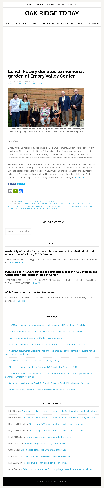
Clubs (20, 201)
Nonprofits (53, 201)
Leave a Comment (38, 84)
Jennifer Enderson (71, 206)
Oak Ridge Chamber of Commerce (27, 208)
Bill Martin (50, 204)
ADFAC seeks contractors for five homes (30, 292)
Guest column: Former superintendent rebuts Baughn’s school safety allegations (59, 411)
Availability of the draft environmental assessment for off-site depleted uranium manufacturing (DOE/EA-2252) (49, 253)
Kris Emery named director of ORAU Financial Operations (35, 338)
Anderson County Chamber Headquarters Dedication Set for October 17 (42, 390)
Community (28, 201)
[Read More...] (16, 262)
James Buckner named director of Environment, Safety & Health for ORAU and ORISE (49, 344)
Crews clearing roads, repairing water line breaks (49, 437)
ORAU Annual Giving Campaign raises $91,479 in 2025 (34, 360)
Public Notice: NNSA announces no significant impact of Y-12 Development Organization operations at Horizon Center (51, 273)
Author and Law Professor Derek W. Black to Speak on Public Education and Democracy (50, 383)
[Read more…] (80, 177)
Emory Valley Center (44, 206)
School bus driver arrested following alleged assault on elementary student (58, 469)
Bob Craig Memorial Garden (75, 204)
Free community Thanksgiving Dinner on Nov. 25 (45, 463)
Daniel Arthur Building (25, 206)
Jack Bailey (58, 206)
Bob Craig (59, 204)
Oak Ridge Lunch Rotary (51, 208)
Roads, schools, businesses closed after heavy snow (48, 456)
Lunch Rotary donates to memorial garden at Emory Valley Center (46, 74)
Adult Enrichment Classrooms (32, 204)
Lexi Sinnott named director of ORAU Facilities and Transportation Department (45, 331)
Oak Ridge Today (52, 13)
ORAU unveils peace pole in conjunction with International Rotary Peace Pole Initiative (49, 325)
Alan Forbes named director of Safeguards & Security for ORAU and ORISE (44, 367)
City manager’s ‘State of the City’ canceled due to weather (56, 424)
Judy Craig (84, 206)
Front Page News (41, 201)
